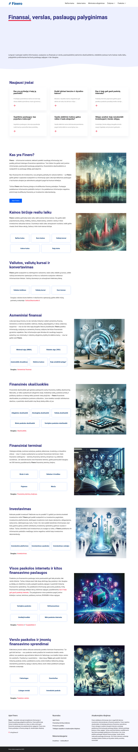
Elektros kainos (38, 362)
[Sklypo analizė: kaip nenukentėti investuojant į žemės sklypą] (110, 124)
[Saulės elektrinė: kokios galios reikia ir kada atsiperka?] (69, 124)
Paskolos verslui (23, 698)
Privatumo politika (58, 726)
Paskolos (121, 3)
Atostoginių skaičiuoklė (40, 413)
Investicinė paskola (53, 691)
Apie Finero (56, 720)
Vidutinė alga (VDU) (53, 350)
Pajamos (24, 486)
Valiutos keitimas (20, 290)
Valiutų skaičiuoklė (61, 413)
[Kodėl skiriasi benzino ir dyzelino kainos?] (69, 98)
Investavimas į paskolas (40, 546)
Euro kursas (61, 290)
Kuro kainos (40, 238)
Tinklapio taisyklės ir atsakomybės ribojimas (66, 728)
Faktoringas (24, 678)
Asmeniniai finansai (24, 369)
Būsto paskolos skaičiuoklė (25, 423)
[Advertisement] (69, 36)
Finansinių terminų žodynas (27, 494)
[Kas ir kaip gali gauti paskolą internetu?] (110, 98)
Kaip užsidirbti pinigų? (58, 362)
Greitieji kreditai (24, 617)
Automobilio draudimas (19, 362)
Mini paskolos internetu (53, 617)
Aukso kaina (81, 3)
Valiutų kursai (61, 238)
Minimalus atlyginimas (96, 3)
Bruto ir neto (24, 474)
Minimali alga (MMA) (24, 350)
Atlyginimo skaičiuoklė (20, 413)
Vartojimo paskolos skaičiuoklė (56, 423)
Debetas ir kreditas (53, 474)
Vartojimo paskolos (24, 606)
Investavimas (22, 553)
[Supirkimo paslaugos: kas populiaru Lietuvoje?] (28, 124)
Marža (53, 486)
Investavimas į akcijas (61, 546)
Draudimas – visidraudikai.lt (60, 741)
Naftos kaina (69, 3)
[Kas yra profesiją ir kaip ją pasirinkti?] (28, 98)
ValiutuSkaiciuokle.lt (32, 300)
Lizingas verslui (24, 691)
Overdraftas (53, 678)
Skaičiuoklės (21, 431)
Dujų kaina (56, 248)
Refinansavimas (53, 606)
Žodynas (110, 3)
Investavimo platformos (19, 546)
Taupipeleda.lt (30, 625)
